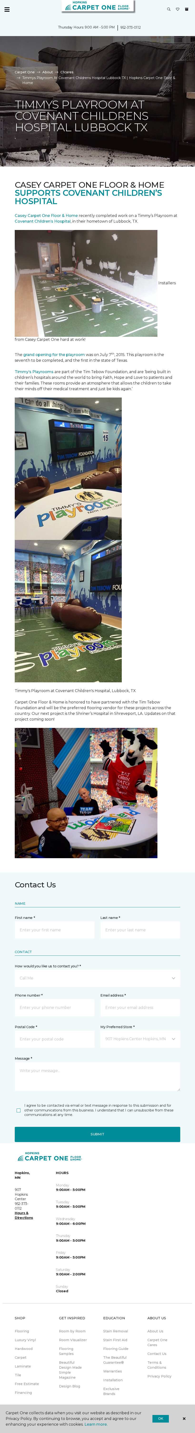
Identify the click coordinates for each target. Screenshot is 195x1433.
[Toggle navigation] (7, 9)
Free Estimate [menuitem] (27, 1384)
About (47, 72)
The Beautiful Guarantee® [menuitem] (115, 1360)
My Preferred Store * (117, 1027)
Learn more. (95, 1424)
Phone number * (29, 995)
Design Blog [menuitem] (69, 1386)
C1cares (66, 72)
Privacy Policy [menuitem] (159, 1376)
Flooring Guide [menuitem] (115, 1349)
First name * (25, 917)
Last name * (110, 917)
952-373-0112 (130, 27)
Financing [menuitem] (23, 1393)
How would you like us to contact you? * (48, 966)
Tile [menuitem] (18, 1375)
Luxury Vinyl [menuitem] (25, 1340)
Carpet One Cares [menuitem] (157, 1342)
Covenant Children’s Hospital (43, 221)
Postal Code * (26, 1027)
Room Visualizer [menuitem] (73, 1340)
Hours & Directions (24, 1215)
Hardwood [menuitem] (24, 1349)
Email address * (113, 995)
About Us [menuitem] (155, 1331)
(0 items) (186, 9)
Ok (160, 1418)
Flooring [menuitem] (22, 1331)
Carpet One (25, 72)
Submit (97, 1134)
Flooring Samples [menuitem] (66, 1351)
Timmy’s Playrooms (34, 372)
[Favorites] (177, 9)
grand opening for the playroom (54, 354)
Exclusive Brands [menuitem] (111, 1391)
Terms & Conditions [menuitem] (156, 1365)
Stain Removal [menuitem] (115, 1331)
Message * (23, 1058)
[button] (168, 9)
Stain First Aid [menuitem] (115, 1340)
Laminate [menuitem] (23, 1366)
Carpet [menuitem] (20, 1357)
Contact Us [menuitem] (156, 1354)
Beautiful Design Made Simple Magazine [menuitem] (70, 1370)
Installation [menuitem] (113, 1380)
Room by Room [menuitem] (72, 1331)
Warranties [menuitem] (112, 1371)
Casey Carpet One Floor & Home (46, 215)
